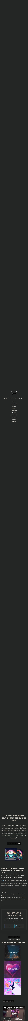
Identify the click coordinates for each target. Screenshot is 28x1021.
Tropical (13, 939)
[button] (6, 1018)
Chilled (9, 939)
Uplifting (18, 939)
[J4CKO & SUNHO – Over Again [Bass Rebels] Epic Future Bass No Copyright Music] (12, 952)
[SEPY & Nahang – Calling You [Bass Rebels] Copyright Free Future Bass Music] (12, 986)
